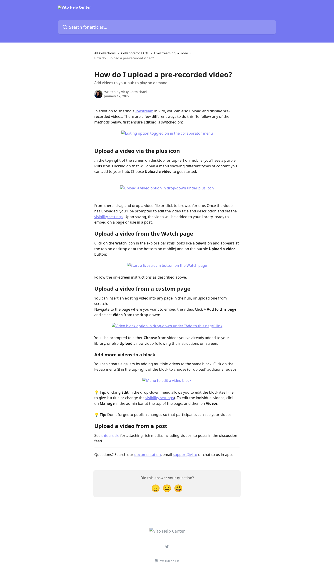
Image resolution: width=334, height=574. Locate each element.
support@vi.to (185, 454)
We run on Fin (169, 561)
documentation (147, 454)
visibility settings (108, 216)
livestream (144, 110)
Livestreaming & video (171, 53)
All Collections (105, 53)
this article (110, 435)
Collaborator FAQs (135, 53)
